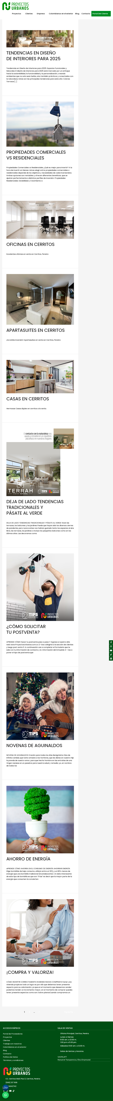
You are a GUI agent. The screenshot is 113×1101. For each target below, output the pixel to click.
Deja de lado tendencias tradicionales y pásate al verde (35, 507)
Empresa (41, 13)
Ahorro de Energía (28, 859)
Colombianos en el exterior (61, 13)
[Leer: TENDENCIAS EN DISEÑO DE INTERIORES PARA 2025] (40, 38)
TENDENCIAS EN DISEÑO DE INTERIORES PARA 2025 (33, 56)
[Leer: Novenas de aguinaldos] (40, 706)
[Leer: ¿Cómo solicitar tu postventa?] (40, 587)
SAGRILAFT (62, 1057)
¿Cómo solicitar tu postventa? (26, 629)
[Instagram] (111, 646)
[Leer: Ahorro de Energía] (40, 819)
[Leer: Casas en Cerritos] (40, 376)
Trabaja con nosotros (12, 1043)
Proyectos (16, 13)
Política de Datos (10, 1057)
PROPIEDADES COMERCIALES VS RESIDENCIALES (36, 155)
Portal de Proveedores (13, 1034)
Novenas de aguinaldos (34, 745)
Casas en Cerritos (27, 399)
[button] (29, 1034)
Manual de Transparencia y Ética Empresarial (74, 1060)
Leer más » (11, 87)
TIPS (8, 63)
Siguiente (69, 1012)
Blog (77, 13)
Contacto (85, 13)
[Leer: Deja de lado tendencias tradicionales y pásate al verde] (40, 462)
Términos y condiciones (13, 1060)
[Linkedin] (111, 659)
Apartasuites (12, 335)
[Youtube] (111, 650)
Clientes (29, 13)
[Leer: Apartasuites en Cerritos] (40, 299)
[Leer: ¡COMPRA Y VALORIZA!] (40, 933)
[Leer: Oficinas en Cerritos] (40, 219)
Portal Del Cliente (100, 13)
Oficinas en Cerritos (30, 244)
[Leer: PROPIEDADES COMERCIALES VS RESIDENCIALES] (40, 124)
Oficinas (9, 249)
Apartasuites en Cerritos (35, 330)
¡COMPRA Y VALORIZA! (30, 972)
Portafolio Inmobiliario (23, 249)
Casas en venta (13, 404)
